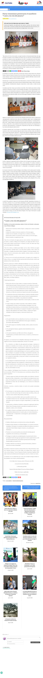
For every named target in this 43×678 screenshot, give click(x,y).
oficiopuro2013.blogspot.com (13, 212)
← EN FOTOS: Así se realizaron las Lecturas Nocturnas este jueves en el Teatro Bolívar (11, 488)
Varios (36, 7)
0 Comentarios (12, 18)
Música (13, 7)
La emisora (7, 7)
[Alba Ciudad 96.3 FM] (21, 3)
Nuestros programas (20, 7)
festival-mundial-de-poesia (18, 480)
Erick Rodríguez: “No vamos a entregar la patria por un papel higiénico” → (31, 487)
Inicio (2, 7)
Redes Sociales (29, 7)
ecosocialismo (9, 480)
